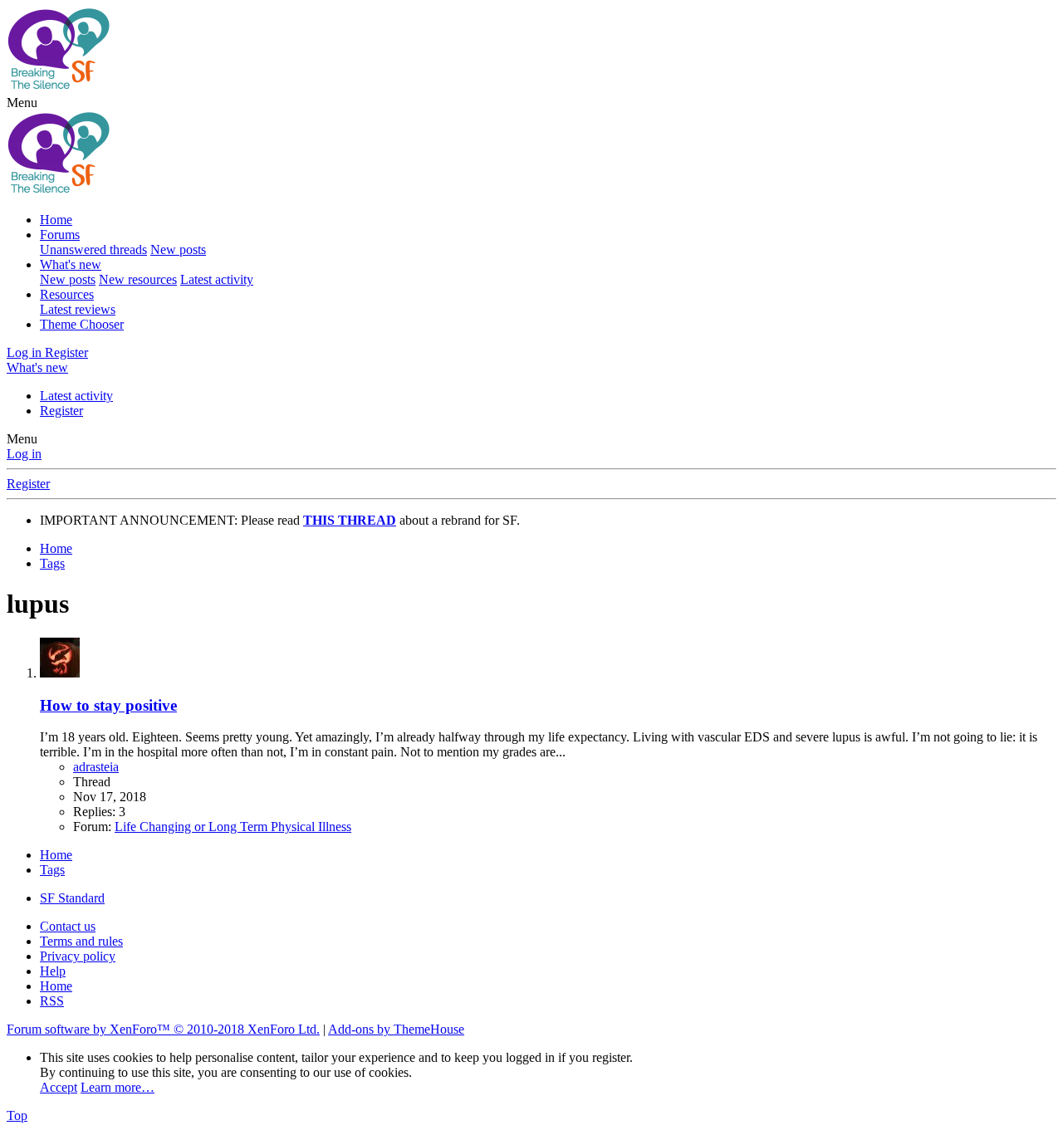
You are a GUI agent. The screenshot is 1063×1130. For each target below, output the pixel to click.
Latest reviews (77, 309)
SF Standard (72, 898)
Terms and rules (81, 941)
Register (61, 411)
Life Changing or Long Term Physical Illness (233, 826)
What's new (70, 264)
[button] (22, 102)
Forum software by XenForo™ (163, 1029)
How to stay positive (108, 705)
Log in (24, 454)
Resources (67, 294)
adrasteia (96, 767)
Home (56, 220)
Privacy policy (77, 956)
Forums (60, 234)
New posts (178, 249)
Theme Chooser (82, 324)
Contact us (68, 926)
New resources (138, 279)
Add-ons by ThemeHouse (396, 1029)
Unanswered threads (93, 249)
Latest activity (216, 279)
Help (53, 971)
